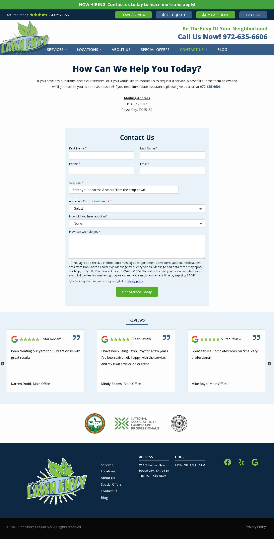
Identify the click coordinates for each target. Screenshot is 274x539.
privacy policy (135, 281)
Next (269, 364)
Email (143, 164)
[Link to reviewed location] (45, 339)
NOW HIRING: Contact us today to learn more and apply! (137, 4)
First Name (76, 148)
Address (75, 183)
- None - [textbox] (78, 223)
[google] (255, 461)
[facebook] (227, 461)
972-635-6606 (210, 86)
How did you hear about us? (88, 216)
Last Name (147, 148)
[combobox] (137, 223)
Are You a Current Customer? (89, 201)
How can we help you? (84, 231)
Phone (73, 164)
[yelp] (241, 461)
